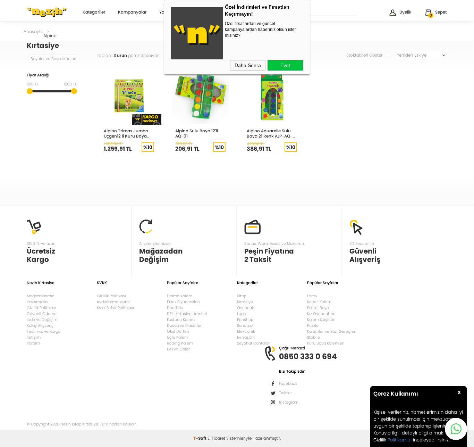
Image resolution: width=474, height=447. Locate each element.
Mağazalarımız (40, 296)
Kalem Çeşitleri (321, 319)
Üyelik (405, 12)
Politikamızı (400, 440)
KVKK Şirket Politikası (115, 308)
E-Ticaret (216, 438)
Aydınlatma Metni (113, 302)
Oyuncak (245, 308)
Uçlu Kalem (177, 337)
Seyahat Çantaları (254, 343)
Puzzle (313, 325)
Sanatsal (245, 325)
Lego (241, 313)
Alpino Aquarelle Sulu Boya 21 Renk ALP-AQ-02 (270, 133)
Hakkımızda (37, 302)
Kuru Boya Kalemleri (326, 343)
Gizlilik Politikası (41, 308)
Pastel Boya (318, 308)
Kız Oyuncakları (321, 313)
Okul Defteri (178, 331)
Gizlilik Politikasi (111, 296)
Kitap (241, 296)
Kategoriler (94, 12)
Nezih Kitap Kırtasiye (47, 12)
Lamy (312, 296)
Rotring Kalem (180, 343)
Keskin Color (178, 349)
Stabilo (313, 337)
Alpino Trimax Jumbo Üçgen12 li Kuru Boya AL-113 (126, 133)
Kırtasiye (245, 302)
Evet (285, 65)
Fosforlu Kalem (181, 319)
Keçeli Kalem (319, 302)
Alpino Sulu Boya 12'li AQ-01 (196, 133)
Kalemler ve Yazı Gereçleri (331, 331)
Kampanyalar (132, 12)
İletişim (34, 337)
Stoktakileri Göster (364, 55)
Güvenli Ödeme (42, 313)
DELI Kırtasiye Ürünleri (187, 313)
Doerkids (175, 308)
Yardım (33, 343)
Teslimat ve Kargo (43, 331)
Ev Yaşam (246, 337)
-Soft (200, 438)
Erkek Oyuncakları (183, 302)
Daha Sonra (248, 65)
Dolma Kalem (179, 296)
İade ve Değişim (42, 319)
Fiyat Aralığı (38, 75)
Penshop (245, 319)
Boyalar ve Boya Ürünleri (53, 58)
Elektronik (246, 331)
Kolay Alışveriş (40, 325)
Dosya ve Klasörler (184, 325)
